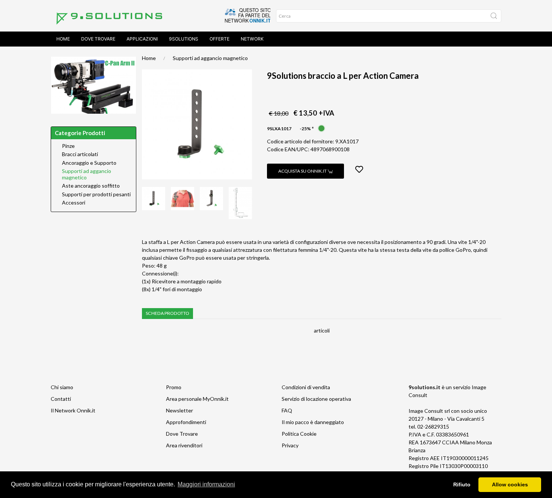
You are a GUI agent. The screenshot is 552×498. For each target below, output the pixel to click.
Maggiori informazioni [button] (206, 484)
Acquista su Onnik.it (302, 171)
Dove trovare (98, 39)
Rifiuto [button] (462, 484)
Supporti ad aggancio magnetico (210, 58)
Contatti (61, 399)
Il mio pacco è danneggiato (313, 422)
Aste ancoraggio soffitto (91, 186)
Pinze (68, 146)
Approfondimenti (186, 422)
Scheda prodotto (167, 313)
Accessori (73, 203)
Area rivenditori (184, 445)
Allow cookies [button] (510, 484)
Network (252, 39)
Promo (173, 387)
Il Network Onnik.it (73, 410)
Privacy (290, 445)
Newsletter (179, 410)
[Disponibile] (321, 128)
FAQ (287, 410)
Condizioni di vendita (306, 387)
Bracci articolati (80, 154)
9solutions (183, 39)
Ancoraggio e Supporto (89, 163)
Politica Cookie (299, 433)
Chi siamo (62, 387)
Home (63, 39)
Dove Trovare (182, 433)
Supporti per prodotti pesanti (96, 194)
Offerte (219, 39)
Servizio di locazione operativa (316, 399)
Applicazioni (142, 39)
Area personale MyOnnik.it (197, 399)
